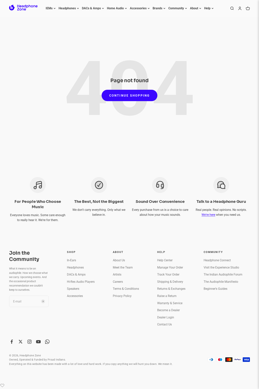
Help (207, 8)
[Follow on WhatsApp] (47, 341)
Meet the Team (123, 267)
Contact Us (164, 324)
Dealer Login (165, 317)
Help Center (165, 260)
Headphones (67, 8)
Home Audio (115, 8)
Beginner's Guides (215, 289)
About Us (119, 260)
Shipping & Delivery (170, 281)
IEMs (49, 8)
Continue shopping (129, 95)
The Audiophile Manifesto (221, 281)
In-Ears (71, 260)
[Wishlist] (2, 385)
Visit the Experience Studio (221, 267)
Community (176, 8)
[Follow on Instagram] (29, 341)
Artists (117, 274)
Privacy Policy (122, 296)
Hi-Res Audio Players (81, 281)
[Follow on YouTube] (38, 341)
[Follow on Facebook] (11, 341)
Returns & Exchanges (171, 289)
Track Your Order (168, 274)
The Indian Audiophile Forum (223, 274)
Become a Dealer (168, 310)
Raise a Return (167, 296)
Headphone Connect (217, 260)
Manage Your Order (170, 267)
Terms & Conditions (126, 289)
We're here (208, 215)
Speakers (73, 289)
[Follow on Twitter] (20, 341)
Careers (118, 281)
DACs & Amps (91, 8)
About (194, 8)
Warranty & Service (169, 303)
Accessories (138, 8)
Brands (157, 8)
